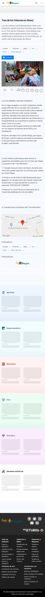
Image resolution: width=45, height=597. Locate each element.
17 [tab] (31, 85)
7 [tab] (18, 85)
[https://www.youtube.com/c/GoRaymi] (32, 523)
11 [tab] (23, 85)
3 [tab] (13, 85)
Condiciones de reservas (10, 569)
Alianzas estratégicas (31, 571)
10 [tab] (22, 85)
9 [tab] (21, 85)
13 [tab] (26, 85)
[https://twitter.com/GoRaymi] (34, 519)
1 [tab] (10, 85)
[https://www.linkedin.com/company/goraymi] (37, 523)
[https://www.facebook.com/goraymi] (29, 519)
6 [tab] (17, 85)
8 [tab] (19, 85)
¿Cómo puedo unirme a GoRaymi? (6, 561)
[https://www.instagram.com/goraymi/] (40, 519)
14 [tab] (27, 85)
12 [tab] (25, 85)
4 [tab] (14, 85)
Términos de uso (8, 566)
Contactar (8, 57)
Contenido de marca (9, 574)
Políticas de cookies (8, 577)
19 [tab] (34, 85)
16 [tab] (30, 85)
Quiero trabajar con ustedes (33, 574)
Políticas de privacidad (9, 572)
